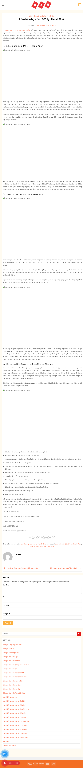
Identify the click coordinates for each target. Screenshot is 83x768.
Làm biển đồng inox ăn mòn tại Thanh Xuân (22, 568)
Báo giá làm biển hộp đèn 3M (13, 673)
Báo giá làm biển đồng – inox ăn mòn (16, 665)
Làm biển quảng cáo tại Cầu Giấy (14, 705)
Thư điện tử (7, 605)
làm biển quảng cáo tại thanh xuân (42, 547)
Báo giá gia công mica (11, 653)
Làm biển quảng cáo (10, 697)
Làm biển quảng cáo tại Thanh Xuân (42, 16)
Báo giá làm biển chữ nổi (11, 661)
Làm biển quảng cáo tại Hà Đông (14, 717)
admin (54, 25)
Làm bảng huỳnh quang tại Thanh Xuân (64, 568)
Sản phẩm (6, 741)
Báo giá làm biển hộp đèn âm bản (15, 677)
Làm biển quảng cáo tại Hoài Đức (15, 725)
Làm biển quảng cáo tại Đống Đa (14, 713)
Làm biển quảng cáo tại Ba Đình (14, 701)
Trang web (6, 614)
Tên (4, 597)
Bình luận (6, 585)
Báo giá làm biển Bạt (10, 657)
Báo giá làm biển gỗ (10, 669)
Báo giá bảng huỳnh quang (12, 645)
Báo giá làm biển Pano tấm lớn (14, 693)
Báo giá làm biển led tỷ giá (12, 685)
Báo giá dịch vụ (8, 649)
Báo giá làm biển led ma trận (13, 681)
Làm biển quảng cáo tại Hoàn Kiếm (15, 729)
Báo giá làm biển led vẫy (11, 689)
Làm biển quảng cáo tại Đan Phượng (16, 709)
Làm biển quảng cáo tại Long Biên (15, 733)
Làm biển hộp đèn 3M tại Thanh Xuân (68, 544)
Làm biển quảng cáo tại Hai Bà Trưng (16, 721)
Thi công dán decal (9, 745)
